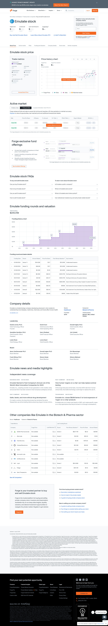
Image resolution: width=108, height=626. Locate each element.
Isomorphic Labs (21, 454)
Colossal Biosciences (22, 445)
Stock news (62, 45)
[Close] (106, 623)
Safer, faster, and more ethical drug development (28, 397)
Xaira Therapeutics (21, 472)
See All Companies (15, 477)
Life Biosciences (21, 458)
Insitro (18, 449)
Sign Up (95, 10)
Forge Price (45, 26)
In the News (53, 590)
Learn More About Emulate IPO (40, 35)
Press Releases (54, 587)
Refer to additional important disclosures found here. (21, 621)
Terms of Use (62, 592)
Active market (22, 45)
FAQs (30, 45)
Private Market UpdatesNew (29, 590)
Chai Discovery (20, 440)
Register (12, 113)
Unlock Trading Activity (68, 79)
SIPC (19, 603)
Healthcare (67, 310)
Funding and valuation (39, 45)
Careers (52, 592)
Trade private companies (29, 16)
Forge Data (12, 592)
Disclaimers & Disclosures (65, 587)
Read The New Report (61, 5)
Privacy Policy (62, 595)
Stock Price (13, 45)
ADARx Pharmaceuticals (23, 431)
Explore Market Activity (54, 125)
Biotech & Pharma (88, 310)
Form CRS (61, 590)
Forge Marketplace (14, 587)
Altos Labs (19, 436)
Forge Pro (12, 590)
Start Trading (85, 33)
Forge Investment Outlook (27, 592)
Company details (52, 45)
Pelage (18, 468)
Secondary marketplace (16, 16)
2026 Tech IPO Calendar (27, 595)
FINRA (15, 603)
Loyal (18, 463)
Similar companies (72, 45)
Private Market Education (27, 587)
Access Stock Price (23, 92)
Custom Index (13, 595)
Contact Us (84, 593)
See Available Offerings (19, 166)
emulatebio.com (14, 312)
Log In (88, 10)
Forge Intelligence (43, 592)
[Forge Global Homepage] (13, 10)
